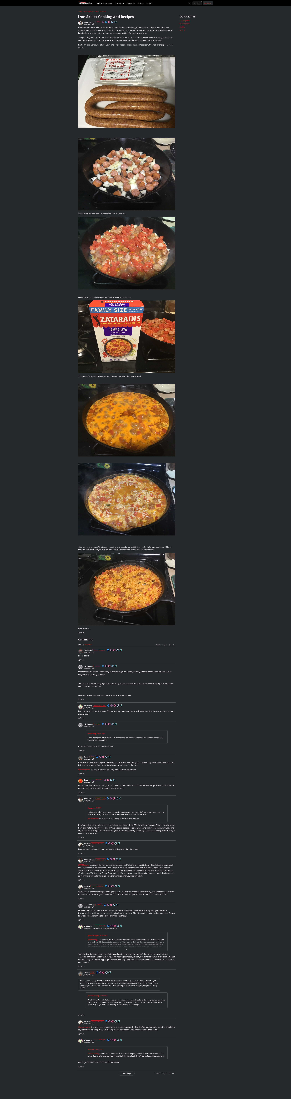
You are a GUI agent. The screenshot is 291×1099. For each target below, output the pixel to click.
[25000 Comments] (106, 757)
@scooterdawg (84, 1027)
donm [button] (86, 780)
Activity (182, 27)
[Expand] (126, 949)
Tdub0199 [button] (88, 650)
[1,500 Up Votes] (118, 843)
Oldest (87, 645)
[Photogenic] (106, 22)
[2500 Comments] (112, 666)
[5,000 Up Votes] (117, 905)
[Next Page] (169, 645)
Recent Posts (184, 24)
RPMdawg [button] (88, 706)
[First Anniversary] (114, 706)
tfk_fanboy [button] (88, 666)
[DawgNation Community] (85, 3)
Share (81, 633)
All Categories (185, 21)
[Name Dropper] (103, 22)
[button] (80, 23)
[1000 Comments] (117, 650)
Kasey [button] (86, 757)
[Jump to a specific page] (173, 645)
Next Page (127, 1073)
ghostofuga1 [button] (89, 22)
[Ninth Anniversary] (109, 22)
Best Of (182, 30)
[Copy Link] (93, 24)
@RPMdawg (83, 865)
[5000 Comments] (112, 22)
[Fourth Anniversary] (109, 666)
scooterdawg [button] (89, 905)
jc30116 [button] (87, 844)
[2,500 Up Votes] (120, 650)
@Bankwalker (84, 769)
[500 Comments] (115, 843)
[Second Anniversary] (108, 780)
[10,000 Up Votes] (115, 22)
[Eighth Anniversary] (103, 757)
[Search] (190, 3)
